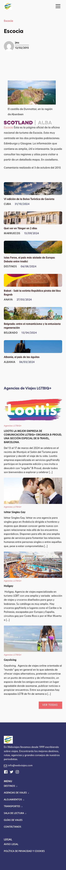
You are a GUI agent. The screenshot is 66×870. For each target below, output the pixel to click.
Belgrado (11, 333)
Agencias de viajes (15, 793)
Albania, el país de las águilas (22, 357)
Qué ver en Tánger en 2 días (20, 228)
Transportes (12, 806)
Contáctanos (12, 827)
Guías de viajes (13, 820)
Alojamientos (13, 800)
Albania (9, 362)
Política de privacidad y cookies (24, 851)
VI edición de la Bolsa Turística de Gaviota (29, 199)
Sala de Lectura (14, 813)
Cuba (7, 204)
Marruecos (12, 233)
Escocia (8, 21)
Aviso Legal (11, 844)
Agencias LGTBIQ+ (12, 426)
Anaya (8, 300)
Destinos (10, 267)
